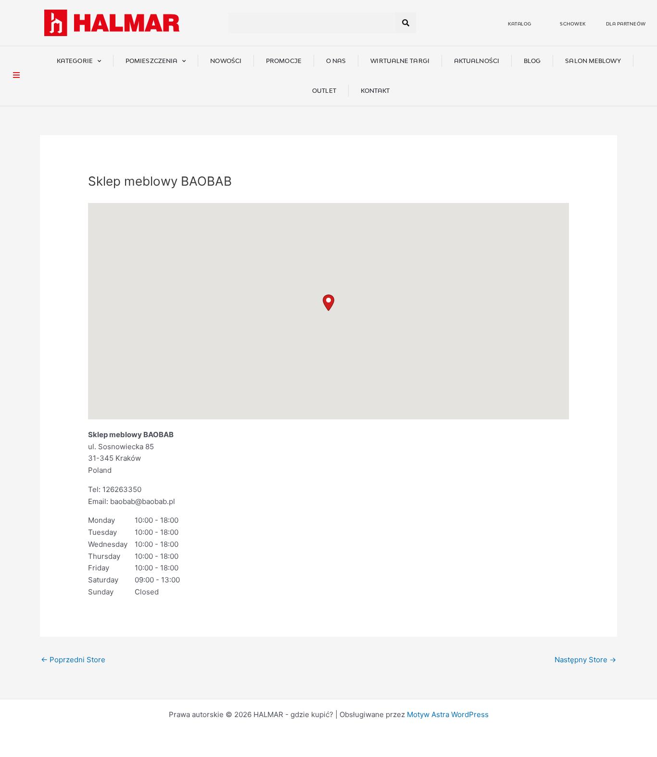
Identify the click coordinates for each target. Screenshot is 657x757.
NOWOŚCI (225, 60)
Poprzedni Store (73, 659)
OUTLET (324, 90)
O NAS (336, 60)
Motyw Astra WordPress (448, 714)
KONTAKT (375, 90)
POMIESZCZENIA (151, 60)
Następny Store (585, 659)
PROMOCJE (284, 60)
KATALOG (519, 23)
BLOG (532, 60)
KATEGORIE (75, 60)
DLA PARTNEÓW (626, 23)
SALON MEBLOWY (592, 60)
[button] (328, 302)
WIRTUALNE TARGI (400, 60)
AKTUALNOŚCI (476, 60)
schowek (573, 23)
